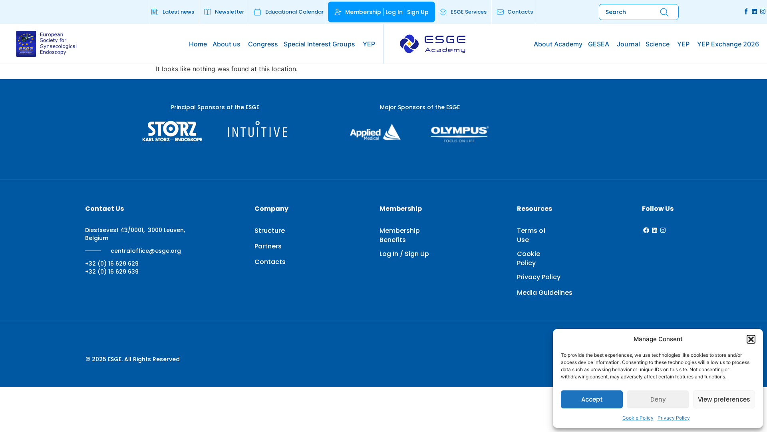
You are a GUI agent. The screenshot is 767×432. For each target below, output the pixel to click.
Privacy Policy (674, 418)
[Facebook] (646, 230)
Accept (592, 399)
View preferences (724, 399)
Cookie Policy (638, 418)
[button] (751, 339)
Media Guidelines (544, 292)
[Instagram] (763, 11)
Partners (268, 246)
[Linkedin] (754, 11)
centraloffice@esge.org (146, 251)
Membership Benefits (400, 235)
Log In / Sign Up (404, 253)
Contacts (270, 261)
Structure (269, 230)
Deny (658, 399)
